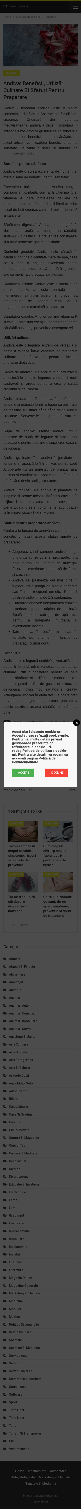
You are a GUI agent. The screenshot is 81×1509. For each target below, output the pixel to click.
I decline (56, 772)
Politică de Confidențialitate (34, 760)
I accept (22, 772)
